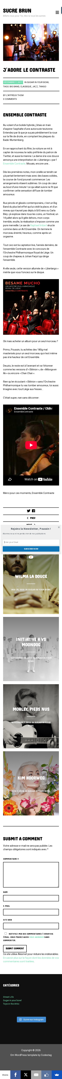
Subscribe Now (31, 549)
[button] (30, 529)
